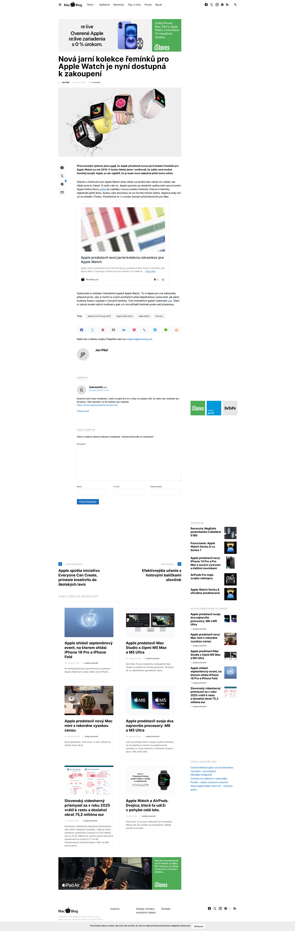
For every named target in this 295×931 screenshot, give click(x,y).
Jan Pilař (65, 82)
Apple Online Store (125, 316)
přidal (102, 189)
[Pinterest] (222, 4)
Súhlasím (198, 926)
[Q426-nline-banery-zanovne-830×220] (119, 35)
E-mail (116, 486)
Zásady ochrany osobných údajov (146, 910)
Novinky (159, 316)
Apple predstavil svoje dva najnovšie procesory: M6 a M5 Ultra (149, 725)
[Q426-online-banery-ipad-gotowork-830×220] (119, 873)
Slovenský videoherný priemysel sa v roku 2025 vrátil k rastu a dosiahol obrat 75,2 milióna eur (87, 807)
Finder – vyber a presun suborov (209, 782)
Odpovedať (83, 411)
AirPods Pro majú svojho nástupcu (202, 576)
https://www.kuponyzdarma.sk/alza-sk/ (97, 405)
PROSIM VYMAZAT (201, 774)
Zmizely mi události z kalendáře (209, 778)
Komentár (82, 444)
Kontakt (165, 908)
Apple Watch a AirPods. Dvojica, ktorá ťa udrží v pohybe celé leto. (147, 805)
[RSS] (227, 4)
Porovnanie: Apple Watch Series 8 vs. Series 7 (203, 547)
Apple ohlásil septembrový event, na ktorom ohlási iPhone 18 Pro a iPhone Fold (89, 650)
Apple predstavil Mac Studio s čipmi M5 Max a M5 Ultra (146, 647)
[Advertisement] (119, 533)
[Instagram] (217, 4)
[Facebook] (206, 4)
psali (113, 165)
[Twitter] (211, 4)
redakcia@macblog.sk (139, 339)
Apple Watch (144, 316)
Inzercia (114, 908)
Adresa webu (156, 486)
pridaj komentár (91, 663)
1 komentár (95, 82)
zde (170, 300)
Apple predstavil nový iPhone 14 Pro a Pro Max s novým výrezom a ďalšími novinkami (205, 563)
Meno (79, 486)
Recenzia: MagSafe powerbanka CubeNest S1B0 (206, 532)
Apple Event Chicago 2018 (99, 316)
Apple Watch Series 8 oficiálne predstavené (205, 591)
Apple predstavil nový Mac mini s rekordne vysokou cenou (88, 725)
